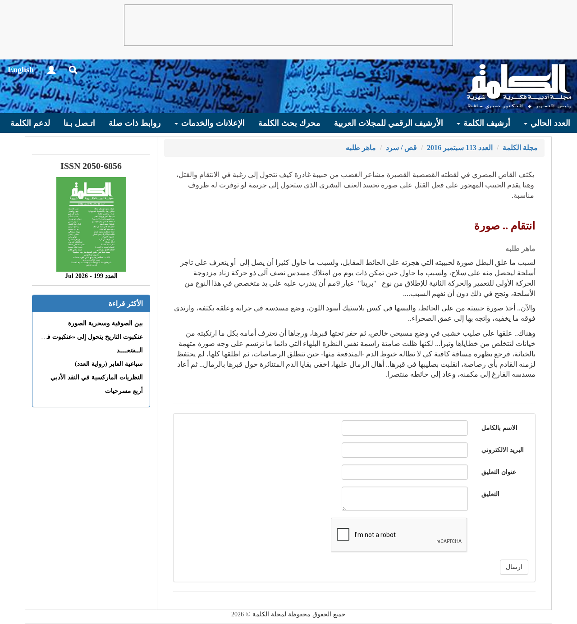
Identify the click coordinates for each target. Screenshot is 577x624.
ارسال (514, 567)
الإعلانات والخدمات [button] (212, 123)
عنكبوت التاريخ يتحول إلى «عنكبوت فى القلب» (82, 336)
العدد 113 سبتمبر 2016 (460, 147)
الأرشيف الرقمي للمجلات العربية (388, 123)
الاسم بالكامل (499, 427)
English (21, 69)
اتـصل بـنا (79, 123)
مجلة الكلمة (520, 147)
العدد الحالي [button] (549, 123)
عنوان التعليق (498, 472)
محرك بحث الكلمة (289, 123)
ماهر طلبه (361, 147)
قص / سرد (401, 147)
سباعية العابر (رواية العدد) (109, 363)
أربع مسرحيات (124, 390)
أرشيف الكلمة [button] (485, 123)
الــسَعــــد (130, 350)
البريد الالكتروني (502, 449)
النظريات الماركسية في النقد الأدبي (96, 377)
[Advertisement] (288, 25)
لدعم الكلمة (30, 123)
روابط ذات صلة (135, 123)
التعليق (490, 494)
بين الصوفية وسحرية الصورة (105, 323)
